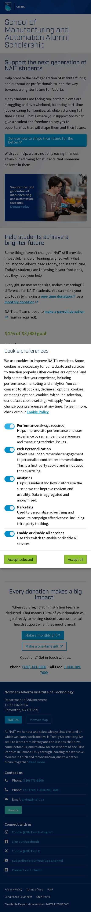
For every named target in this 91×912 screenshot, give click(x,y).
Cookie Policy (38, 411)
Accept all (75, 559)
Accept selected (20, 559)
